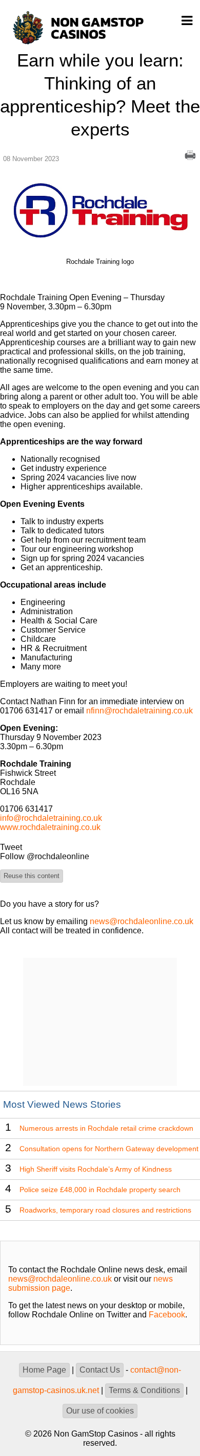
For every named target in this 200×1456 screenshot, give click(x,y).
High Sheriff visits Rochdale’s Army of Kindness (95, 1169)
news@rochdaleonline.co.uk (141, 921)
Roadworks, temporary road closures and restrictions (105, 1210)
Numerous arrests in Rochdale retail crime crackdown (106, 1128)
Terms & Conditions (144, 1390)
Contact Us (99, 1369)
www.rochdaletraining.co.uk (50, 827)
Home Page (44, 1369)
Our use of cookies (100, 1410)
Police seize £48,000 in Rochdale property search (100, 1189)
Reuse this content (31, 876)
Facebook (167, 1314)
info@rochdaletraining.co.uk (51, 818)
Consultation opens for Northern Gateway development (108, 1149)
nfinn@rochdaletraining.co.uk (139, 710)
